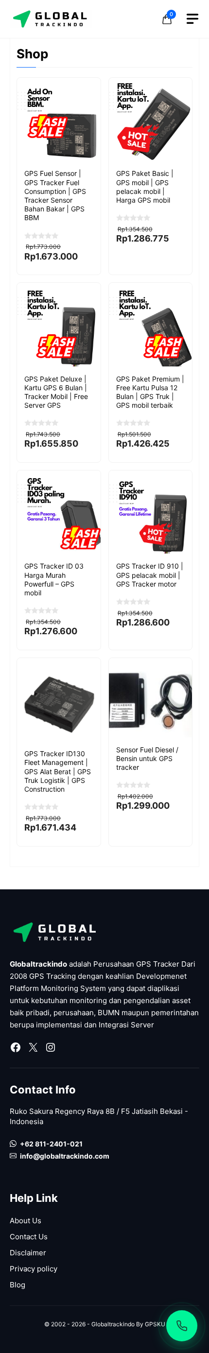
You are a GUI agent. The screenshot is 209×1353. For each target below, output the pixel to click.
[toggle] (192, 19)
